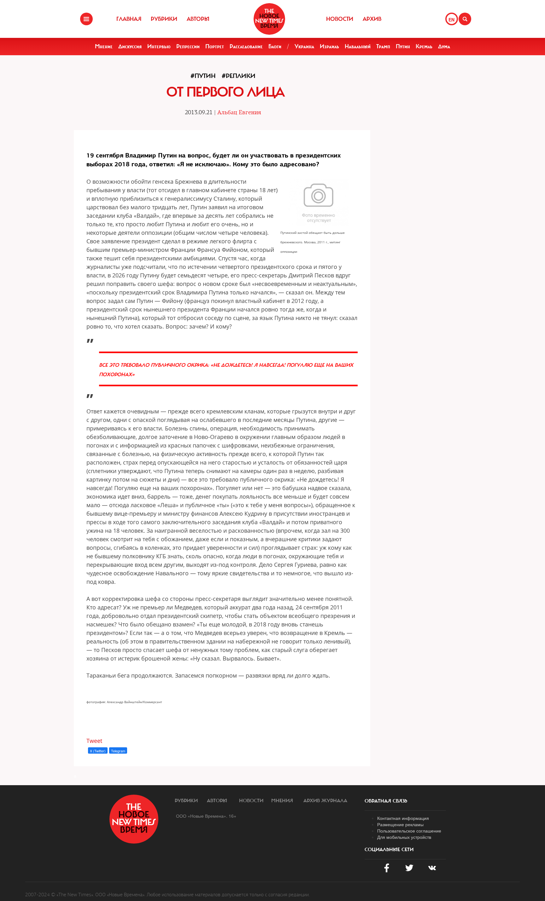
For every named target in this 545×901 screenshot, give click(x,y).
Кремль (424, 46)
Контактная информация (403, 818)
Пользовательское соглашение (409, 830)
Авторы (198, 18)
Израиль (329, 46)
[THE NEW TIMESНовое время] (269, 19)
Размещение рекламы (400, 824)
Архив (372, 18)
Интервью (159, 46)
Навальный (358, 46)
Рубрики (164, 18)
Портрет (214, 46)
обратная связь (386, 801)
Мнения (282, 800)
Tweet (94, 740)
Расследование (246, 46)
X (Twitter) (98, 750)
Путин (403, 46)
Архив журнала (325, 800)
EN (451, 19)
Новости (339, 18)
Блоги (274, 46)
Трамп (383, 46)
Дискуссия (130, 46)
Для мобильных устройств (404, 837)
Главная (128, 18)
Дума (444, 46)
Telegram (118, 750)
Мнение (104, 46)
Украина (304, 46)
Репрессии (188, 46)
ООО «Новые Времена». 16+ (206, 816)
